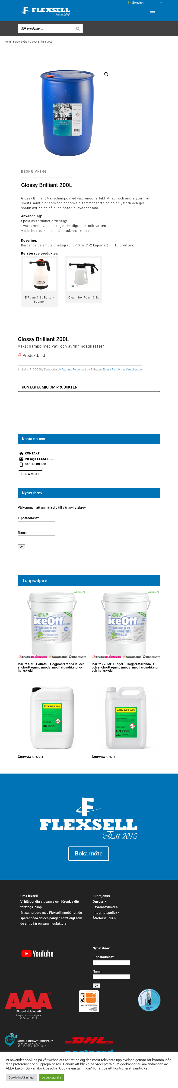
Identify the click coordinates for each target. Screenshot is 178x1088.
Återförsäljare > (104, 918)
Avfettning (64, 369)
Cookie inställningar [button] (21, 1077)
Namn (22, 532)
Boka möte (30, 474)
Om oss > (99, 901)
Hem (8, 41)
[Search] (78, 28)
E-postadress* (28, 518)
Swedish (137, 2)
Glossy (106, 369)
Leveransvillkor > (105, 907)
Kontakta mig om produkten (49, 387)
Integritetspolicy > (106, 912)
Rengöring (118, 369)
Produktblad (31, 355)
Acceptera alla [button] (51, 1077)
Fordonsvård (20, 41)
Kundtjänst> (102, 896)
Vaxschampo (134, 369)
